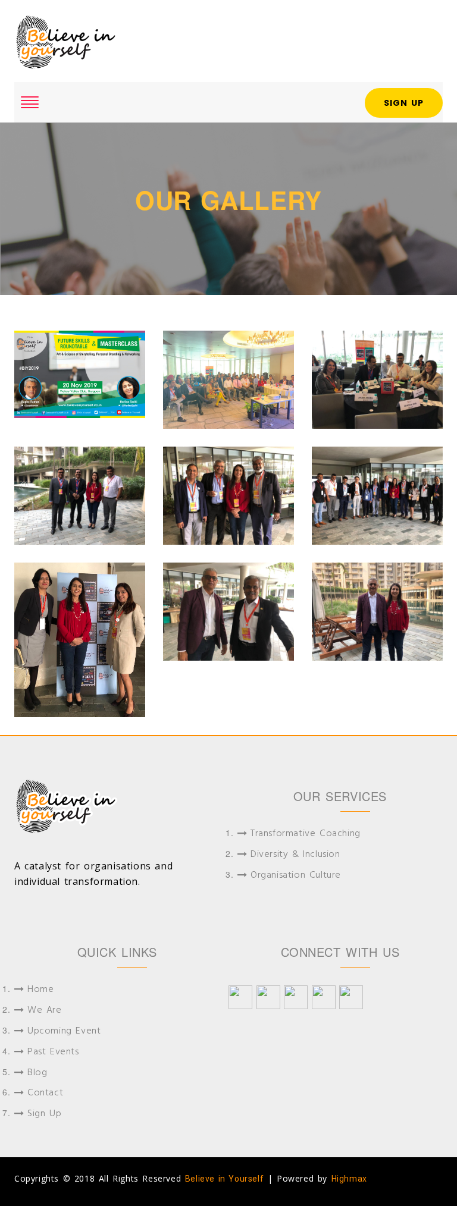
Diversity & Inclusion (295, 855)
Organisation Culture (296, 875)
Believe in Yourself (224, 1178)
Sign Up (404, 103)
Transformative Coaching (306, 834)
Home (40, 990)
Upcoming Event (64, 1031)
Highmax (349, 1178)
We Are (44, 1010)
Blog (37, 1073)
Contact (45, 1093)
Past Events (53, 1052)
